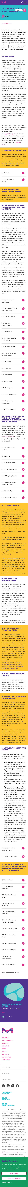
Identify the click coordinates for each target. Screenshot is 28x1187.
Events (4, 1051)
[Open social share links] (3, 16)
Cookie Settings (6, 1182)
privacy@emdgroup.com (9, 134)
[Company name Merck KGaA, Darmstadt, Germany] (4, 2)
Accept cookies (14, 1173)
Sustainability (7, 1040)
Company (5, 1038)
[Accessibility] (24, 10)
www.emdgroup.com (8, 436)
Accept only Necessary (14, 1178)
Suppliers (5, 1054)
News (4, 1049)
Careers (5, 1043)
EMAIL (3, 1012)
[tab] (14, 1067)
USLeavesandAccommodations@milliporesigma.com (13, 1152)
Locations (6, 1060)
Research (5, 1046)
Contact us (6, 1057)
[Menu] (25, 2)
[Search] (22, 2)
